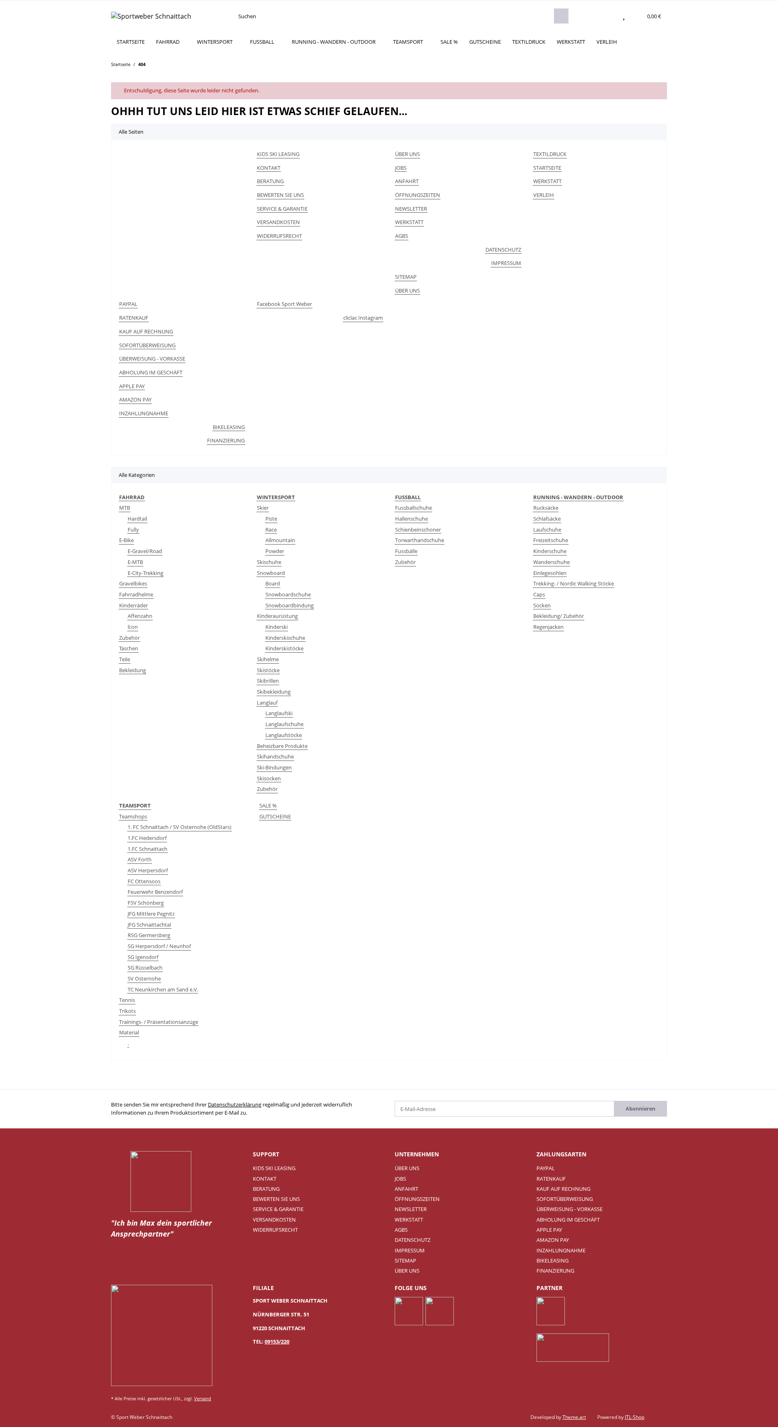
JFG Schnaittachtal (149, 924)
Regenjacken (548, 626)
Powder (274, 551)
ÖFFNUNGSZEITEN (417, 195)
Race (271, 529)
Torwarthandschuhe (419, 540)
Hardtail (137, 518)
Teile (124, 659)
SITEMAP (406, 276)
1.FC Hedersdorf (147, 838)
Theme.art (574, 1417)
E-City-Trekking (145, 573)
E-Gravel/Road (145, 551)
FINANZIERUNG (226, 440)
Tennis (127, 1000)
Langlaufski (279, 713)
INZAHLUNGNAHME (143, 413)
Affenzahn (140, 616)
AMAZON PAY (135, 399)
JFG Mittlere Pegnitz (151, 913)
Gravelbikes (133, 583)
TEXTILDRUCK (528, 41)
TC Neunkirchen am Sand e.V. (163, 989)
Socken (542, 605)
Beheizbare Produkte (282, 746)
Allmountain (280, 540)
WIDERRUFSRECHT (279, 235)
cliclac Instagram (363, 317)
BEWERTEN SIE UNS (280, 195)
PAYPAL (128, 304)
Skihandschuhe (275, 756)
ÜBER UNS (407, 154)
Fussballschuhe (413, 507)
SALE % (268, 805)
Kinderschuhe (549, 551)
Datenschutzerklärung (234, 1104)
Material (129, 1032)
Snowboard (271, 573)
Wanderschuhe (551, 562)
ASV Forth (140, 859)
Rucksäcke (545, 507)
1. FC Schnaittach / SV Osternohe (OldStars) (179, 827)
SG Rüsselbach (145, 967)
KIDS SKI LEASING (278, 154)
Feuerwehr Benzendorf (155, 891)
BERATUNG (270, 181)
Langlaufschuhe (284, 724)
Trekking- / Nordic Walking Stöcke (573, 583)
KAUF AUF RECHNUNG (146, 331)
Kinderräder (133, 605)
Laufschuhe (547, 529)
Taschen (128, 648)
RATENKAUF (133, 317)
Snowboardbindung (289, 605)
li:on (133, 626)
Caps (539, 594)
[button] (608, 16)
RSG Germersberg (149, 935)
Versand (202, 1398)
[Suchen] (561, 16)
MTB (124, 507)
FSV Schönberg (146, 902)
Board (272, 583)
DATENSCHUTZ (503, 249)
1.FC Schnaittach (147, 848)
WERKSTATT (571, 41)
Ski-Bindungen (274, 767)
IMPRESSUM (506, 263)
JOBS (400, 167)
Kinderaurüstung (277, 616)
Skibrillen (268, 680)
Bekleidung (132, 670)
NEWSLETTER (411, 208)
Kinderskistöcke (284, 648)
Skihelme (268, 659)
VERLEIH (606, 41)
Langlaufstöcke (283, 735)
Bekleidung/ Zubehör (558, 616)
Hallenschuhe (411, 518)
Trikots (127, 1011)
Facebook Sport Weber (284, 304)
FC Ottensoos (144, 881)
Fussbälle (406, 551)
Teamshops (133, 816)
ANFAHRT (407, 181)
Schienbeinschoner (418, 529)
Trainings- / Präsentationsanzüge (158, 1021)
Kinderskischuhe (285, 637)
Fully (133, 529)
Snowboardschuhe (288, 594)
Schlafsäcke (547, 518)
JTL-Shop (634, 1417)
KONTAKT (268, 167)
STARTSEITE (131, 41)
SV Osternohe (144, 978)
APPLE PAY (132, 386)
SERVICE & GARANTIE (282, 208)
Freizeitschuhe (550, 540)
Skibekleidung (274, 691)
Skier (263, 507)
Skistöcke (268, 670)
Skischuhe (269, 562)
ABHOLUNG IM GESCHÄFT (150, 372)
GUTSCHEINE (275, 816)
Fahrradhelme (136, 594)
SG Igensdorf (143, 957)
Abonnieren (640, 1108)
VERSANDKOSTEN (278, 222)
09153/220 (277, 1341)
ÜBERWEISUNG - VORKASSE (152, 358)
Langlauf (267, 702)
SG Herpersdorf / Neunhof (159, 946)
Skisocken (269, 778)
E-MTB (135, 562)
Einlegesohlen (549, 573)
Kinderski (276, 626)
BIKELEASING (229, 427)
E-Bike (126, 540)
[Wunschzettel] (624, 16)
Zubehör (129, 637)
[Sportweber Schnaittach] (151, 16)
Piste (271, 518)
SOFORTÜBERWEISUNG (147, 345)
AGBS (401, 235)
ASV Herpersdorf (148, 870)
